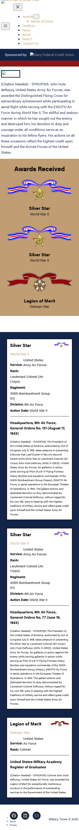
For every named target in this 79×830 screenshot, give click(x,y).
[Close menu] (17, 7)
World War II (39, 213)
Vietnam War (39, 306)
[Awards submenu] (36, 16)
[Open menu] (5, 26)
